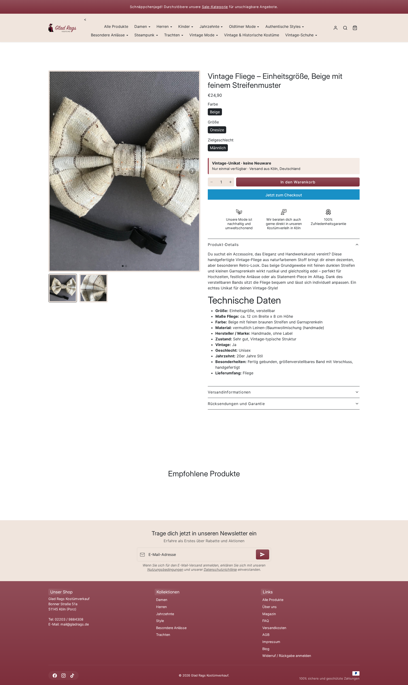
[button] (345, 28)
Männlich (218, 147)
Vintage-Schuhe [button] (300, 35)
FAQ (265, 621)
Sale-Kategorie (215, 7)
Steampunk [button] (145, 35)
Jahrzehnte (165, 614)
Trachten (163, 635)
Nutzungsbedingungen (165, 569)
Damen (161, 600)
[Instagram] (63, 675)
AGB (265, 635)
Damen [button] (141, 26)
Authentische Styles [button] (283, 26)
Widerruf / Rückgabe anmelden (286, 656)
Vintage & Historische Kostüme (251, 35)
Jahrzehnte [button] (210, 26)
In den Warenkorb (297, 182)
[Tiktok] (72, 675)
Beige (215, 112)
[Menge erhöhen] (230, 182)
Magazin (269, 614)
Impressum (271, 642)
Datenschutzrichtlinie (220, 569)
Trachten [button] (172, 35)
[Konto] (335, 28)
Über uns (269, 607)
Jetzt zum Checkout (283, 195)
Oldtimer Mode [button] (243, 26)
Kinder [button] (184, 26)
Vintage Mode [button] (202, 35)
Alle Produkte (116, 26)
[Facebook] (54, 675)
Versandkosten (274, 628)
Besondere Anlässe (171, 628)
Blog (265, 649)
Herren (161, 607)
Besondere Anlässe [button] (108, 35)
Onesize (217, 129)
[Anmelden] (262, 554)
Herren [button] (163, 26)
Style (160, 621)
